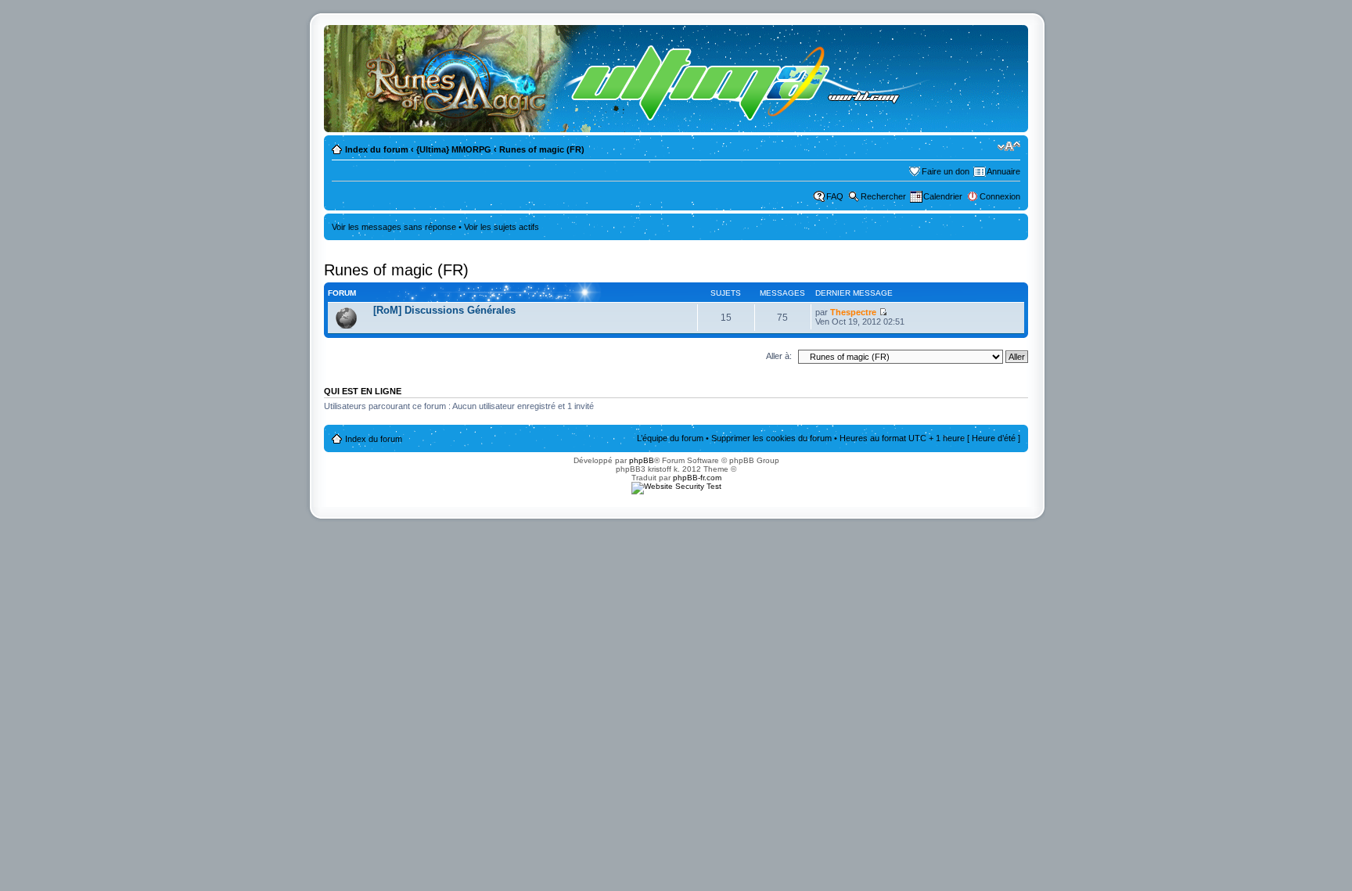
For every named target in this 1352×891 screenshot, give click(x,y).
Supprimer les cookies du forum (771, 438)
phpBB (641, 460)
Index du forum (376, 149)
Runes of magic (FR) (541, 149)
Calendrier (942, 196)
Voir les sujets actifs (501, 227)
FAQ (834, 196)
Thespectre (853, 312)
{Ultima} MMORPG (453, 149)
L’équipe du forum (670, 438)
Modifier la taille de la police (1009, 146)
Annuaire (1003, 171)
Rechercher (883, 196)
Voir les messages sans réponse (394, 227)
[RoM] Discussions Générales (444, 310)
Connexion (1000, 196)
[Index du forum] (634, 78)
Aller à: (779, 356)
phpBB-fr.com (697, 477)
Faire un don (945, 171)
